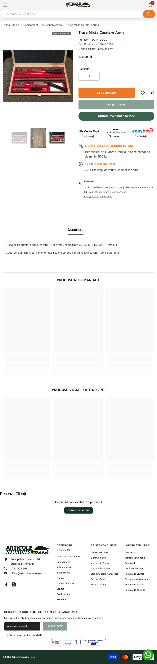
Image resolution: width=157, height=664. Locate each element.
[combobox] (71, 14)
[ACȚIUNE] (150, 93)
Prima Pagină (11, 24)
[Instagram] (13, 584)
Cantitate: (84, 68)
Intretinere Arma (52, 24)
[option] (19, 138)
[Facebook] (6, 584)
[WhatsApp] (147, 654)
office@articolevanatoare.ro (27, 573)
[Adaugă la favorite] (142, 93)
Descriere (75, 230)
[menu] (5, 4)
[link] (27, 357)
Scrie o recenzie (79, 510)
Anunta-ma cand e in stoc (116, 116)
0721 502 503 (19, 568)
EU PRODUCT (100, 39)
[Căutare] (78, 14)
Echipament (31, 24)
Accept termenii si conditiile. (26, 635)
